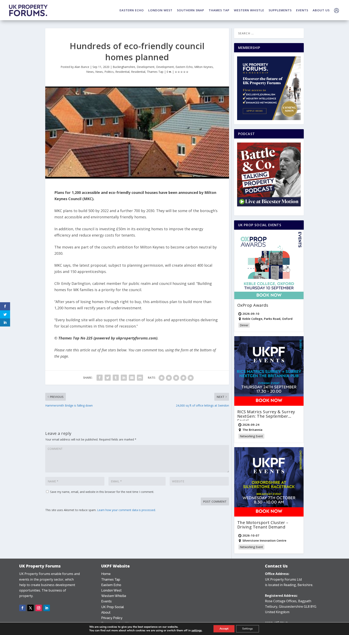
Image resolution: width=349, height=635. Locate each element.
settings (196, 630)
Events (106, 601)
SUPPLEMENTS (280, 10)
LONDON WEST (160, 10)
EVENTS (302, 10)
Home (106, 574)
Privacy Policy (111, 618)
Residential (122, 72)
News (90, 72)
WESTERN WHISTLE (249, 10)
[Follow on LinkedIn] (46, 608)
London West (111, 590)
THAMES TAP (219, 10)
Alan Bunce (82, 67)
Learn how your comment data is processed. (126, 510)
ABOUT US (321, 10)
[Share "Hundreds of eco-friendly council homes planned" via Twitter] (108, 378)
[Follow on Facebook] (22, 608)
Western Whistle (113, 596)
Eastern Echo (184, 67)
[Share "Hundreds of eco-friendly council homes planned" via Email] (132, 378)
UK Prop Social (112, 607)
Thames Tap (155, 72)
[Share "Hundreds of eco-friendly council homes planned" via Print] (140, 378)
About (105, 612)
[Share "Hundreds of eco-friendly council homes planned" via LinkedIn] (124, 378)
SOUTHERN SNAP (190, 10)
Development (146, 67)
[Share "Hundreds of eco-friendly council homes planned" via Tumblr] (116, 378)
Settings (247, 629)
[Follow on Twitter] (30, 608)
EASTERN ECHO (132, 10)
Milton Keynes (203, 67)
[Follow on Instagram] (38, 608)
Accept (224, 629)
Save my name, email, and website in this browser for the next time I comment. (102, 492)
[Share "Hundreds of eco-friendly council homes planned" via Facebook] (100, 378)
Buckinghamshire (124, 67)
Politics (109, 72)
